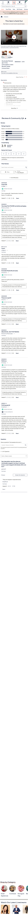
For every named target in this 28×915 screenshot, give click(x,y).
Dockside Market (5, 68)
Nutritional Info (7, 82)
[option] (14, 13)
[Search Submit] (25, 6)
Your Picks (8, 9)
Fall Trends (19, 9)
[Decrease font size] (26, 76)
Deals (2, 9)
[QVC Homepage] (1, 17)
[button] (3, 3)
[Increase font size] (24, 76)
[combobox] (12, 6)
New (14, 9)
